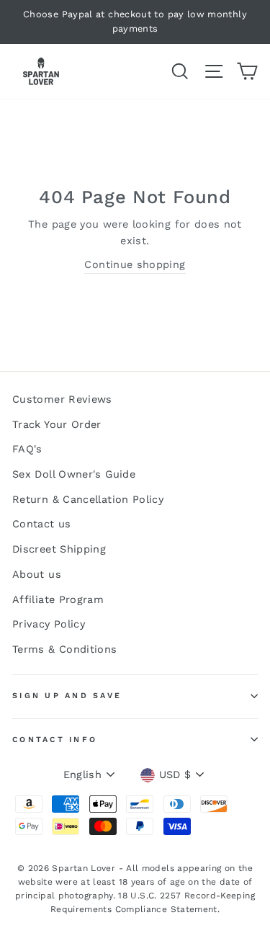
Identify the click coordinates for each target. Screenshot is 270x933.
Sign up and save (67, 695)
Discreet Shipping (59, 549)
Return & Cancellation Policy (87, 500)
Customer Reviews (62, 399)
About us (36, 574)
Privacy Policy (48, 624)
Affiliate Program (58, 600)
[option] (135, 22)
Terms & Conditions (64, 649)
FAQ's (27, 449)
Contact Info (54, 739)
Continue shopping (134, 265)
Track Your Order (57, 425)
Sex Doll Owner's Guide (73, 474)
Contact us (41, 524)
